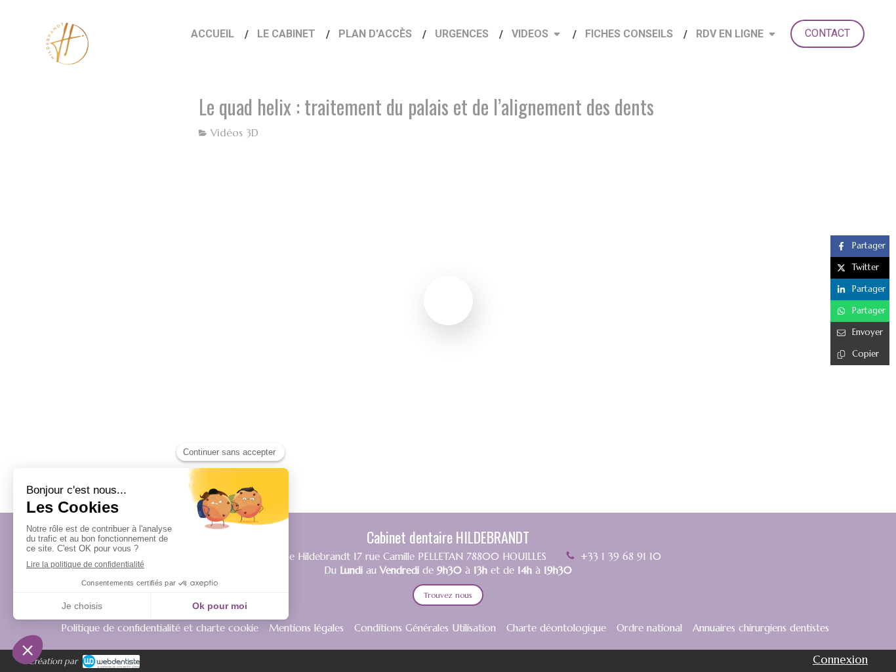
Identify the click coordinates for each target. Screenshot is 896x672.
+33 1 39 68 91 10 (620, 556)
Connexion (840, 659)
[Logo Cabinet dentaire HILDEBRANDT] (67, 73)
